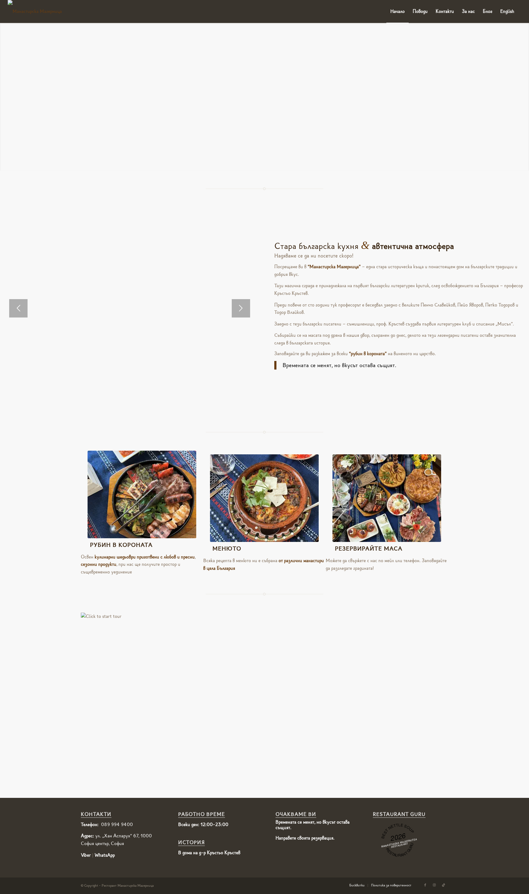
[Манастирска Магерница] (35, 11)
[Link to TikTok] (443, 885)
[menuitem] (397, 11)
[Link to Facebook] (425, 885)
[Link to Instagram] (434, 885)
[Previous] (18, 308)
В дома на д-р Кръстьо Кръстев (209, 852)
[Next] (241, 308)
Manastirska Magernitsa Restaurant (399, 843)
